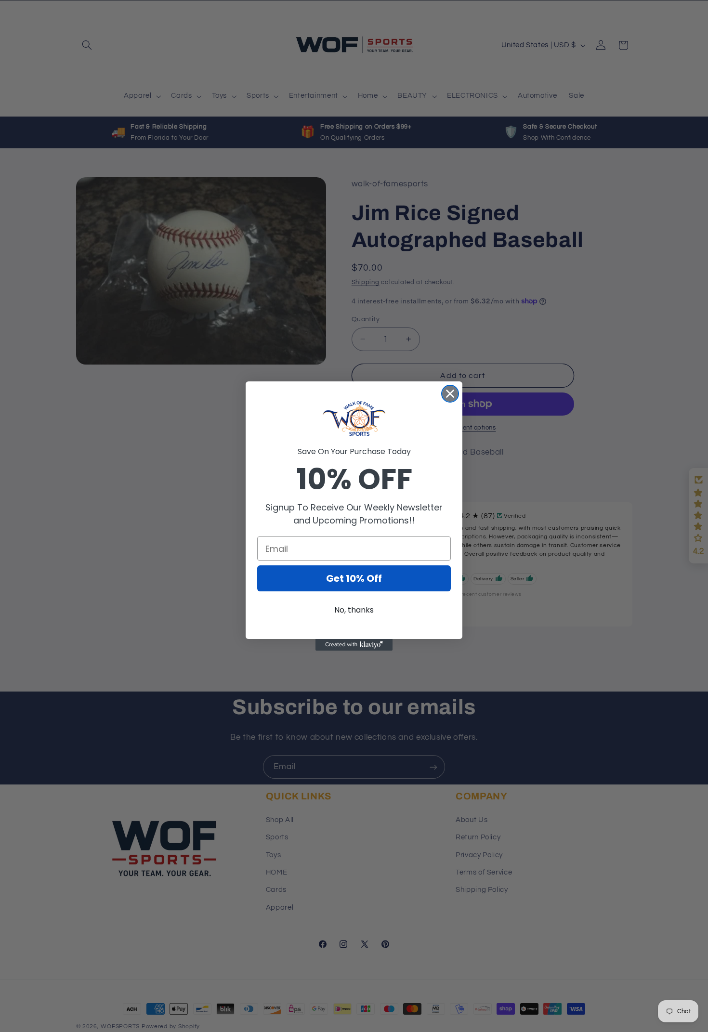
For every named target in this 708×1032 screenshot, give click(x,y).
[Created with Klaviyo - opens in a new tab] (354, 645)
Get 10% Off (354, 578)
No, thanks (354, 609)
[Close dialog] (450, 393)
